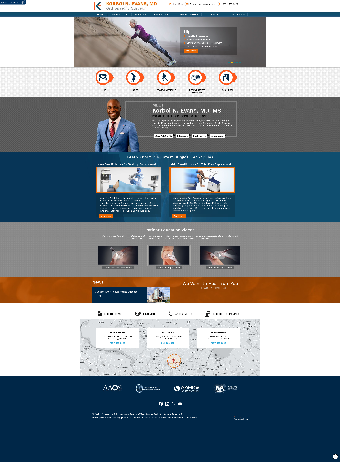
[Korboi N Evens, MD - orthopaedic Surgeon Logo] (125, 6)
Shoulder (202, 90)
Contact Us (237, 14)
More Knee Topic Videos (220, 267)
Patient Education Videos (170, 229)
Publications (199, 136)
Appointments (188, 14)
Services (140, 14)
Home (99, 14)
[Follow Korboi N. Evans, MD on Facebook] (161, 404)
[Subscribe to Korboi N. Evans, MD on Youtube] (180, 404)
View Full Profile (163, 136)
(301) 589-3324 (230, 4)
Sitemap (126, 417)
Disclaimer (105, 417)
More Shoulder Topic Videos (118, 267)
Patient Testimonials (226, 314)
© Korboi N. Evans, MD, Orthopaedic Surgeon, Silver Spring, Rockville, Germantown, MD (137, 414)
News (98, 282)
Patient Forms (112, 314)
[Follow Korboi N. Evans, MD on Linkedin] (167, 404)
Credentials (217, 136)
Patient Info (162, 14)
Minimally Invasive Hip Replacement (204, 43)
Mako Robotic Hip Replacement (202, 46)
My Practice (120, 14)
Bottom (336, 456)
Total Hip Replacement (198, 36)
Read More (191, 51)
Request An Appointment (203, 4)
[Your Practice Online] (241, 418)
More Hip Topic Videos (169, 267)
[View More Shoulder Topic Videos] (117, 255)
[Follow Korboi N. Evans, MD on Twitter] (173, 404)
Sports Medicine (140, 90)
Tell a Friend (151, 417)
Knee (109, 90)
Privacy (116, 417)
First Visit (149, 314)
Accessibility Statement (184, 417)
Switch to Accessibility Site (9, 2)
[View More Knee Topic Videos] (220, 255)
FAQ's (214, 14)
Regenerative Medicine (171, 91)
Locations (178, 4)
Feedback (138, 417)
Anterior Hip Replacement (199, 39)
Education (182, 136)
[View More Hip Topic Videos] (169, 255)
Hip (233, 90)
